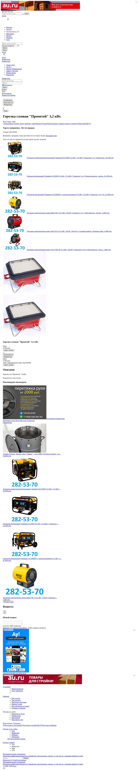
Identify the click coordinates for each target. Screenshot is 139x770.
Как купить (16, 698)
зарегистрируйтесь (20, 628)
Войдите (6, 628)
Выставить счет (17, 720)
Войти (4, 89)
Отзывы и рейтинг (19, 708)
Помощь (6, 696)
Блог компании (17, 691)
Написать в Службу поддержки (14, 760)
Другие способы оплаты (16, 739)
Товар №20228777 (84, 124)
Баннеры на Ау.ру (18, 714)
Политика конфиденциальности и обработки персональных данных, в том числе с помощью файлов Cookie (43, 756)
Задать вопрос (8, 350)
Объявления (16, 716)
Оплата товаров (9, 742)
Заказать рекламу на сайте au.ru (14, 673)
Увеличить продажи (19, 702)
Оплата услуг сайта (10, 729)
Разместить (6, 59)
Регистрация (6, 93)
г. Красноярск (8, 124)
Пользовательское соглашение (14, 754)
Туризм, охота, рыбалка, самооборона (27, 124)
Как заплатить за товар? (20, 706)
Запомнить (8, 85)
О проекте (7, 687)
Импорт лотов (17, 704)
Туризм (44, 124)
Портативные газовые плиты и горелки (62, 124)
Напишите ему (51, 136)
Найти (5, 48)
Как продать (16, 700)
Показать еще (8, 602)
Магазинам (16, 718)
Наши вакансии (17, 689)
